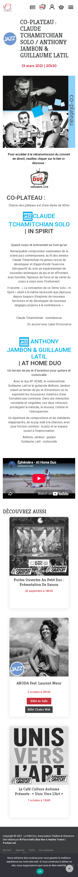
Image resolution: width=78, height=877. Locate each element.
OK (40, 871)
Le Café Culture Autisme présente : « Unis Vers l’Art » (39, 791)
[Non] (73, 865)
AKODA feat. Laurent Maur (39, 683)
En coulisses (46, 850)
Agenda (20, 850)
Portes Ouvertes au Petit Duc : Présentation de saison (39, 582)
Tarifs (32, 850)
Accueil (7, 850)
